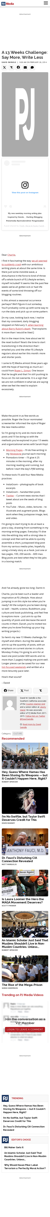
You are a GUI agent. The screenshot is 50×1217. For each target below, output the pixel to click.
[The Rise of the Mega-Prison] (25, 968)
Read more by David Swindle (30, 726)
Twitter (10, 495)
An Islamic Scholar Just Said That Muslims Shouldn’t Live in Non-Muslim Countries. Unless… (25, 943)
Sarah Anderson (10, 988)
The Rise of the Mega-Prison (22, 985)
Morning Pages (14, 450)
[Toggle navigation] (46, 3)
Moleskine (15, 453)
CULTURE (17, 733)
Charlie (11, 254)
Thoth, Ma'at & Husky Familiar (32, 226)
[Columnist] (11, 703)
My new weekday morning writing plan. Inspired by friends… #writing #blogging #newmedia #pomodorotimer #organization (25, 217)
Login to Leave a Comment (25, 1029)
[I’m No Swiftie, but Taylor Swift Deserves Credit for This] (25, 800)
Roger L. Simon (22, 370)
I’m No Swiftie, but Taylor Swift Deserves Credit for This (23, 818)
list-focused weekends (14, 667)
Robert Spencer (10, 782)
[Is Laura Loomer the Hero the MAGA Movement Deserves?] (25, 882)
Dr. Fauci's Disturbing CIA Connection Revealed (19, 859)
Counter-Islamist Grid (35, 704)
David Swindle (9, 62)
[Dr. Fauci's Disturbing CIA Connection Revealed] (25, 841)
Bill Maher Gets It (13, 1147)
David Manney (8, 823)
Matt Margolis (9, 864)
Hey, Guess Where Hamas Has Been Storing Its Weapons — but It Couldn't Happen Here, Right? (25, 775)
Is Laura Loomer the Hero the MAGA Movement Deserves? (23, 900)
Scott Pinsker (9, 906)
